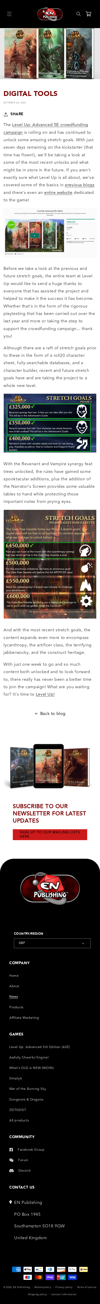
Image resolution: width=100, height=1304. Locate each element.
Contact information (64, 1294)
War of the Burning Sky (27, 1088)
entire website (58, 192)
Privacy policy (64, 1287)
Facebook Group (31, 1149)
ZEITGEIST (17, 1109)
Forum (23, 1160)
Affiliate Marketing (24, 1017)
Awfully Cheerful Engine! (29, 1057)
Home (14, 975)
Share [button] (16, 114)
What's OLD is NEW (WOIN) (31, 1067)
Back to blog (53, 713)
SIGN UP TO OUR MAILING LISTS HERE (50, 834)
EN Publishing (21, 1287)
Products (16, 1007)
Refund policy (42, 1287)
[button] (9, 14)
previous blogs (79, 185)
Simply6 (15, 1078)
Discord (24, 1170)
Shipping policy (37, 1294)
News (13, 996)
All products (19, 1120)
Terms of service (87, 1287)
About (14, 986)
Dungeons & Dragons (26, 1099)
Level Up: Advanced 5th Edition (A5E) (39, 1047)
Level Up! (45, 694)
